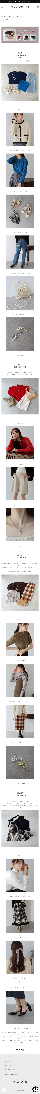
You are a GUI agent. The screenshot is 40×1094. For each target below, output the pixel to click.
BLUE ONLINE (21, 1090)
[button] (2, 7)
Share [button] (5, 24)
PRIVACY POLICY (9, 1066)
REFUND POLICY (9, 1070)
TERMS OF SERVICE (10, 1074)
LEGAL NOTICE (8, 1061)
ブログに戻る (20, 1050)
